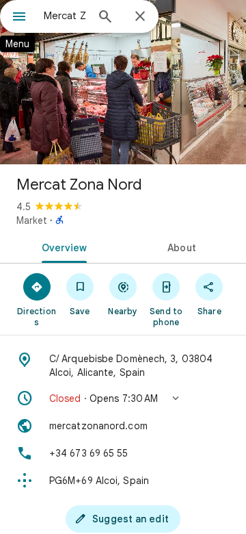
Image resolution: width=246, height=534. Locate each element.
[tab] (62, 246)
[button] (123, 398)
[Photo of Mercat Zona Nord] (123, 82)
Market (31, 220)
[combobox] (65, 16)
